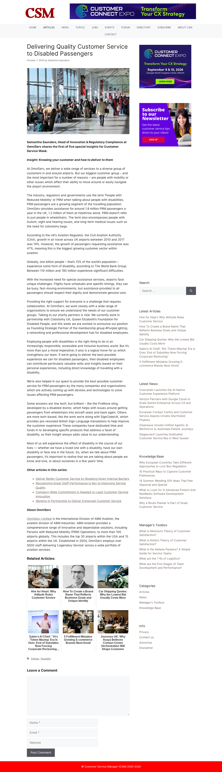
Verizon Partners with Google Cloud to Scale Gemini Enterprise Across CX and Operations (165, 403)
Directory (144, 27)
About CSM (185, 27)
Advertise (145, 642)
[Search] (191, 291)
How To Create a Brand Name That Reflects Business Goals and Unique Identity (162, 330)
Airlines (35, 658)
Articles (49, 27)
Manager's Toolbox (151, 602)
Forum (125, 27)
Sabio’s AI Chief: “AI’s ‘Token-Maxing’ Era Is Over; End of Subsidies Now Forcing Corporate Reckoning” (167, 352)
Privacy (144, 632)
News (65, 27)
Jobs (95, 27)
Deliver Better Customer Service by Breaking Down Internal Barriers (82, 479)
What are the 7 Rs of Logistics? (159, 558)
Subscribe (164, 27)
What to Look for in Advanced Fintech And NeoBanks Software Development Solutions (167, 493)
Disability (46, 658)
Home (32, 27)
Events (109, 27)
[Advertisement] (165, 213)
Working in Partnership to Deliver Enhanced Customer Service (78, 501)
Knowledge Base (150, 608)
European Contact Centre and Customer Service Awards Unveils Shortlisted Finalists (165, 416)
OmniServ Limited (39, 518)
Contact (111, 34)
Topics (80, 27)
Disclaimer (146, 648)
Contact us (146, 637)
